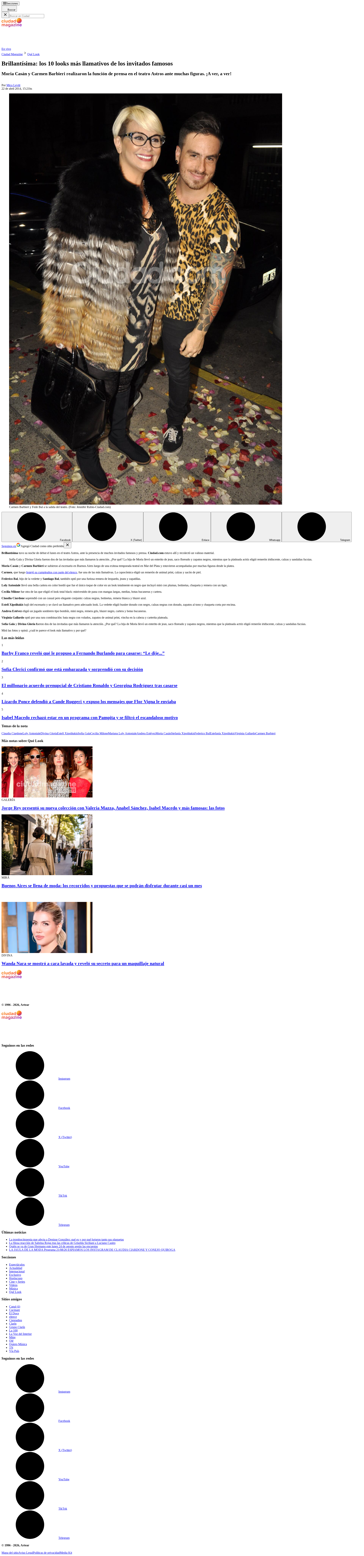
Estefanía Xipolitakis (222, 733)
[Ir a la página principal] (30, 45)
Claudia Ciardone (12, 733)
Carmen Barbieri (265, 733)
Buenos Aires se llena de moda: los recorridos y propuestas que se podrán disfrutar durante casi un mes (102, 885)
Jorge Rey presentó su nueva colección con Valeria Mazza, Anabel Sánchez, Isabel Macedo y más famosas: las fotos (113, 807)
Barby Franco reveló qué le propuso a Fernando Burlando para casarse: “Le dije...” (83, 653)
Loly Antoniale (32, 733)
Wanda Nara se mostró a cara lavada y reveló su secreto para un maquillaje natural (83, 963)
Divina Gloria (49, 733)
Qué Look (33, 54)
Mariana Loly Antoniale (122, 733)
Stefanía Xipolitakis (183, 733)
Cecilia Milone (99, 733)
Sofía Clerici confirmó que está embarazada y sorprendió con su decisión (72, 669)
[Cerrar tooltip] (67, 545)
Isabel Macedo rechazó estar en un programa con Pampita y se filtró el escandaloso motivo (90, 717)
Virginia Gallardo (245, 733)
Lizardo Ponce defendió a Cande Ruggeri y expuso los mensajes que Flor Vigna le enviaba (89, 701)
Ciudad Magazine (12, 54)
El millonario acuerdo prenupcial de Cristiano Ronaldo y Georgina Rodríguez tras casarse (89, 685)
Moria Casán (163, 733)
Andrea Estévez (146, 733)
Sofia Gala (84, 733)
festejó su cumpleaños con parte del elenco (51, 572)
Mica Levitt (13, 85)
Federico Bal (202, 733)
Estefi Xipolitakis (67, 733)
